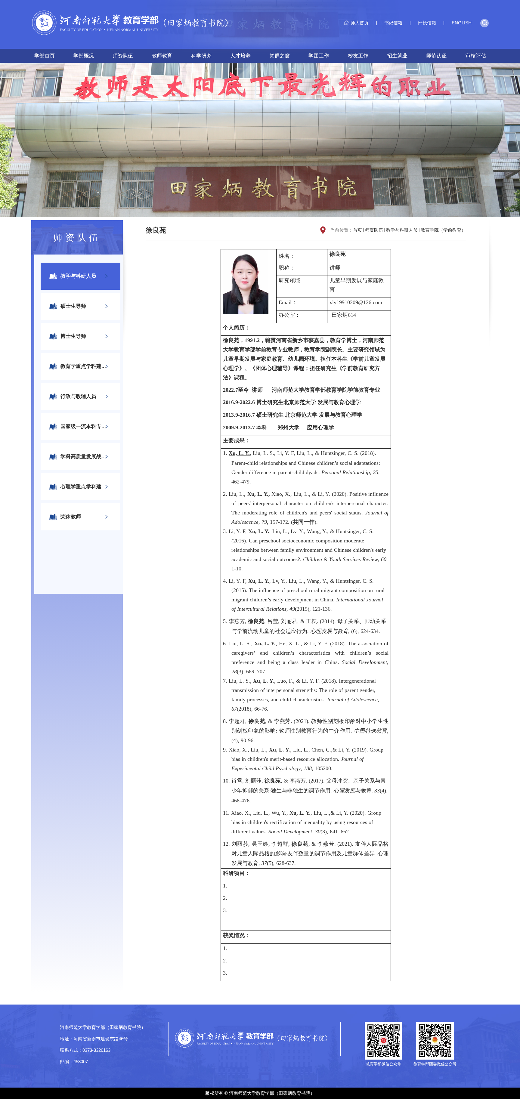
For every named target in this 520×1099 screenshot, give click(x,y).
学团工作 (318, 56)
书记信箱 (393, 22)
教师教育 (162, 56)
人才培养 (240, 56)
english (462, 22)
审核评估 (476, 56)
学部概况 (83, 56)
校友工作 (358, 56)
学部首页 (44, 56)
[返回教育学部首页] (134, 24)
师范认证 (436, 56)
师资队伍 (123, 56)
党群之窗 (279, 56)
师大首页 (360, 22)
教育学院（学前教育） (443, 230)
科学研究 (201, 56)
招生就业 (397, 56)
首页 (357, 230)
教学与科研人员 (402, 230)
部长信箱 (427, 22)
